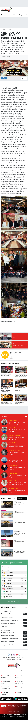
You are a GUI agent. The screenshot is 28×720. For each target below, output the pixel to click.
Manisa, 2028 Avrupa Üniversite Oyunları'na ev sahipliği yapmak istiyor (21, 375)
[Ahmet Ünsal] (4, 467)
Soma (13, 659)
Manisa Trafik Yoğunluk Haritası (19, 682)
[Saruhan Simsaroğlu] (4, 437)
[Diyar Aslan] (4, 482)
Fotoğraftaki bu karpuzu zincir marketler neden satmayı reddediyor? (17, 446)
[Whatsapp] (20, 654)
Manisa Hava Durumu (19, 676)
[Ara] (23, 9)
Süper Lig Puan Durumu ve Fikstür (5, 687)
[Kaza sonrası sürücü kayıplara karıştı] (7, 369)
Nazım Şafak (12, 443)
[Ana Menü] (25, 9)
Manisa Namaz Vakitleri (5, 682)
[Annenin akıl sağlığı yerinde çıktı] (21, 397)
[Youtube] (17, 654)
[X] (11, 654)
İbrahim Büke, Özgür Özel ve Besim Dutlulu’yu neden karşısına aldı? (17, 423)
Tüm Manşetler (20, 687)
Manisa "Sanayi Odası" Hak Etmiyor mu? (16, 438)
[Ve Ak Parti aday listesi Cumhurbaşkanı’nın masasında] (21, 383)
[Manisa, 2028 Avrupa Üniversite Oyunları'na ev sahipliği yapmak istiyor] (21, 369)
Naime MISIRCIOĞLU (14, 450)
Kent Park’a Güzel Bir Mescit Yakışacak (17, 430)
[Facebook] (8, 654)
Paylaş (4, 78)
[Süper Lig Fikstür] (26, 607)
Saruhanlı (8, 659)
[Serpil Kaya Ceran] (4, 460)
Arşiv (9, 29)
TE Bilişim (17, 711)
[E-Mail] (11, 357)
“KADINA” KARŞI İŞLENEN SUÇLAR (17, 491)
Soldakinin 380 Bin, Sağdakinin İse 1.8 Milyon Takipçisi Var (17, 483)
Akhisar (15, 15)
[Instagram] (14, 654)
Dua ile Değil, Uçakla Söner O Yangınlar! (17, 476)
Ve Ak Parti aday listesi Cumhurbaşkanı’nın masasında (20, 389)
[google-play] (21, 699)
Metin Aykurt (13, 473)
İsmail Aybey (12, 427)
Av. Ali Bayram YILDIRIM (16, 488)
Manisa (3, 15)
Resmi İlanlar (18, 659)
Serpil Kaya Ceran (14, 458)
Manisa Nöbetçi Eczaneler (6, 676)
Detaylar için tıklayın (14, 601)
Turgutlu (22, 15)
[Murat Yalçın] (5, 355)
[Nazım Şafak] (4, 444)
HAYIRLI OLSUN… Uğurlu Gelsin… (16, 453)
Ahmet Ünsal (13, 465)
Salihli (22, 657)
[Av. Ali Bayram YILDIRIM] (4, 490)
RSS (4, 706)
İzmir (9, 15)
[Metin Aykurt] (4, 475)
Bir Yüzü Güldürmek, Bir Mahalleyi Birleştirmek (15, 461)
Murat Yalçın (13, 353)
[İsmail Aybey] (4, 429)
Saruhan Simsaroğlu (15, 435)
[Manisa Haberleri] (7, 10)
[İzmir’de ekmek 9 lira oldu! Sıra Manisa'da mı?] (7, 397)
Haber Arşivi (20, 692)
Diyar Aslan (12, 480)
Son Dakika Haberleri (4, 693)
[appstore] (7, 699)
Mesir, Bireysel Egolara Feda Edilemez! (17, 468)
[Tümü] (26, 416)
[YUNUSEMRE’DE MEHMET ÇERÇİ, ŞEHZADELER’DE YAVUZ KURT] (7, 383)
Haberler (3, 29)
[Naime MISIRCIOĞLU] (4, 452)
